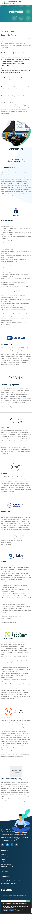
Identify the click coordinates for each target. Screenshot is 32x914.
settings (12, 907)
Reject (11, 910)
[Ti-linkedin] (12, 844)
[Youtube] (16, 844)
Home (12, 17)
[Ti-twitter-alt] (7, 844)
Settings (18, 910)
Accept (5, 910)
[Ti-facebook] (2, 844)
